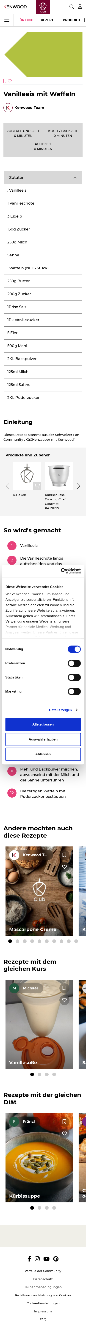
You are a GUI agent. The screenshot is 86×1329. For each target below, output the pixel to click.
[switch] (74, 663)
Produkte (72, 20)
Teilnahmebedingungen (43, 1287)
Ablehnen (43, 754)
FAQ (43, 1319)
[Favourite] (64, 855)
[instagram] (37, 1258)
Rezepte (48, 20)
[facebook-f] (29, 1258)
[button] (43, 177)
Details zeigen (60, 710)
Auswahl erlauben (43, 739)
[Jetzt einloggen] (80, 7)
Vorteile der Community (43, 1271)
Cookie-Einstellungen (43, 1303)
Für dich (25, 20)
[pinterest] (55, 1258)
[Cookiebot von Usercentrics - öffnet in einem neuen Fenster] (61, 571)
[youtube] (46, 1258)
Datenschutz (43, 1279)
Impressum (43, 1311)
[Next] (78, 486)
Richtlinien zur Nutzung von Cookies (43, 1295)
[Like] (64, 867)
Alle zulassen (43, 724)
